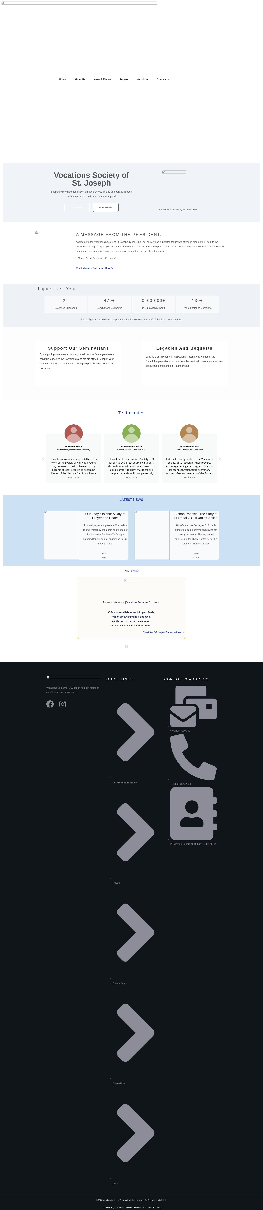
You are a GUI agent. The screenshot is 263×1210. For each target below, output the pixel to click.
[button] (219, 460)
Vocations (142, 79)
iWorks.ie (163, 1200)
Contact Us (163, 79)
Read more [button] (73, 477)
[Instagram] (62, 704)
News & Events (102, 79)
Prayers (123, 79)
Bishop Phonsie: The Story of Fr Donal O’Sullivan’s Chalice (195, 516)
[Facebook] (50, 704)
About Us (79, 79)
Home (62, 79)
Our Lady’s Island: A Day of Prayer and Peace (105, 516)
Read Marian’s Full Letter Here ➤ (94, 268)
